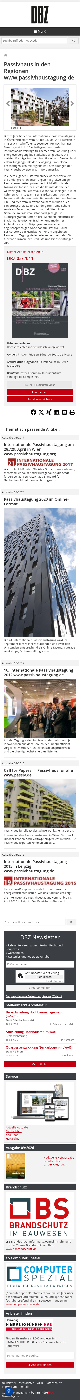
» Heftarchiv (52, 1161)
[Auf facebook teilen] (33, 414)
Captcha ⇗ (54, 981)
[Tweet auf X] (41, 414)
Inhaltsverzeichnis (40, 399)
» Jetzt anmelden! (40, 988)
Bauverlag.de (10, 1396)
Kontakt (24, 1386)
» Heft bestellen (54, 1165)
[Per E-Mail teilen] (64, 412)
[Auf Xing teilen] (49, 414)
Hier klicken (44, 977)
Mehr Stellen (40, 1064)
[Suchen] (73, 41)
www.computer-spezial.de (23, 1304)
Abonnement (40, 392)
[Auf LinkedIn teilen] (57, 414)
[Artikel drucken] (72, 412)
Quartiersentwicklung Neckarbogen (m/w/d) (38, 1047)
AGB (40, 1383)
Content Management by (18, 1392)
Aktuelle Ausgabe (17, 1127)
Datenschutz (53, 1383)
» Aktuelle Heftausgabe (59, 1157)
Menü (42, 31)
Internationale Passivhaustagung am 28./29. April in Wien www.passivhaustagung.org (39, 449)
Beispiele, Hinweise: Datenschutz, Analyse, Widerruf (34, 996)
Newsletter (9, 1383)
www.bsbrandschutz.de (21, 1249)
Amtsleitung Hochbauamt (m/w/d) (31, 1032)
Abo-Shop (12, 1135)
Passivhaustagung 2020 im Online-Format (36, 502)
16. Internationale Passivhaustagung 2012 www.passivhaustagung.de (38, 672)
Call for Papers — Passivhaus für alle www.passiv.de (38, 773)
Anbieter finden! (41, 1365)
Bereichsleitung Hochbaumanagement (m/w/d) (34, 1014)
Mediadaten (14, 1131)
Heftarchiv (12, 1138)
